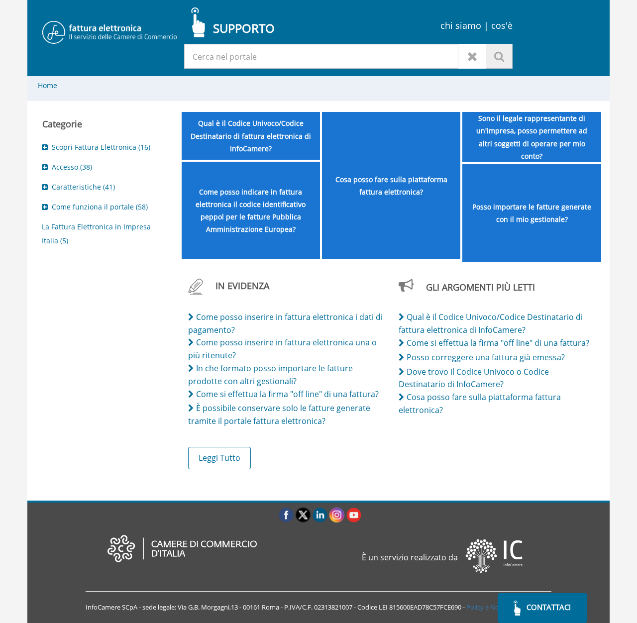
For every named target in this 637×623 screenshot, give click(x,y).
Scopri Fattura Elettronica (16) (101, 147)
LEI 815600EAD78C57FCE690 (420, 607)
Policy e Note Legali (495, 607)
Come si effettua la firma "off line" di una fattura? (287, 394)
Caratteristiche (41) (83, 187)
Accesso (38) (72, 167)
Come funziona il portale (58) (100, 206)
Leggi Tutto (219, 457)
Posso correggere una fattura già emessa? (486, 357)
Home (47, 85)
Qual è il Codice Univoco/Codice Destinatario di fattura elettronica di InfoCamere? (251, 135)
